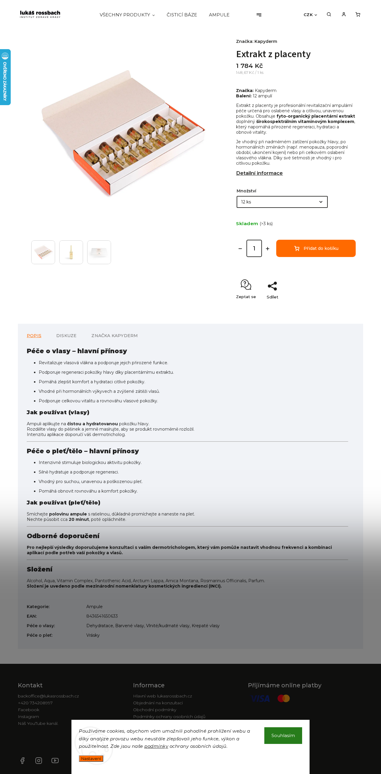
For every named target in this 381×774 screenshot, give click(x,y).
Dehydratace (99, 625)
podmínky (156, 746)
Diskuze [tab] (66, 335)
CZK (308, 14)
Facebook (28, 709)
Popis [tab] (34, 335)
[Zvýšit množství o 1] (267, 248)
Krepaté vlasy (206, 625)
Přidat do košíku (321, 248)
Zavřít (336, 307)
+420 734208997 (35, 703)
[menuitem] (130, 15)
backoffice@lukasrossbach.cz (48, 696)
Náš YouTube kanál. (55, 760)
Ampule (94, 606)
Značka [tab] (114, 335)
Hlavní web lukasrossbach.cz (162, 696)
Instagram (28, 716)
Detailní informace (259, 173)
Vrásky (93, 635)
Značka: (256, 41)
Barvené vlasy (129, 625)
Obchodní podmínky (154, 709)
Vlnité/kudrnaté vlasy (168, 625)
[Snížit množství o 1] (240, 248)
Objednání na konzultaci (158, 703)
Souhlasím (283, 735)
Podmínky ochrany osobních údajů (169, 716)
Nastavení (91, 758)
